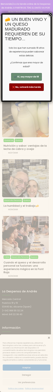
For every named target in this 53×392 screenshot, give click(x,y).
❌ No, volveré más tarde (26, 87)
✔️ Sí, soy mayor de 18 (26, 76)
